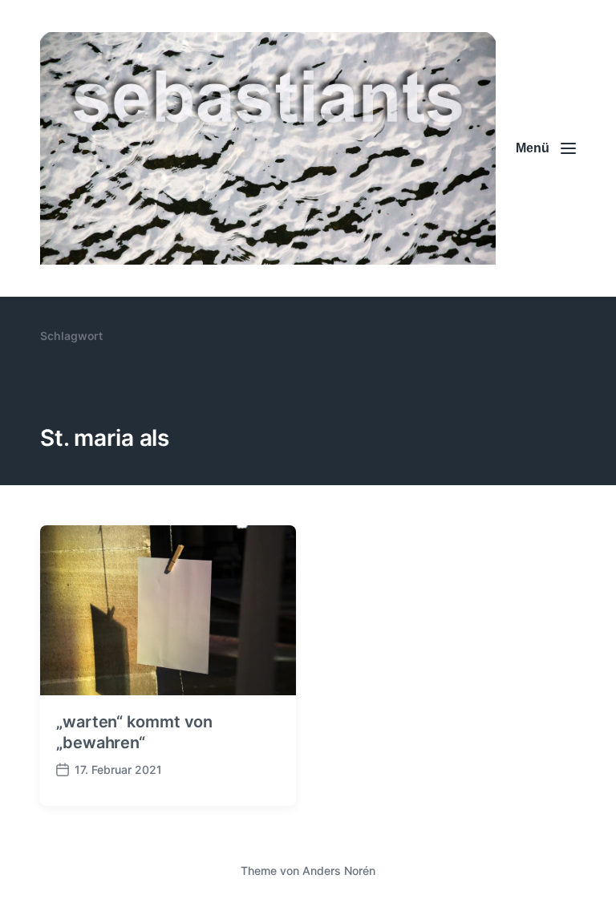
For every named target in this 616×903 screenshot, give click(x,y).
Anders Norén (338, 870)
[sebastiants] (268, 148)
